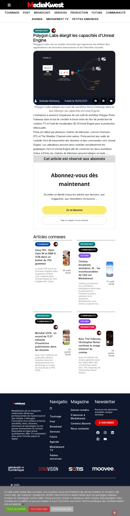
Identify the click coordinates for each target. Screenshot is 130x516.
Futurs (97, 12)
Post (26, 12)
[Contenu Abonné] (53, 30)
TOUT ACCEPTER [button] (16, 509)
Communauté (116, 12)
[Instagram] (105, 432)
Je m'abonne (74, 210)
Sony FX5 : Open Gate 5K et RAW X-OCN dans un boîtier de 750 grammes (46, 257)
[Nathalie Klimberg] (35, 101)
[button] (96, 101)
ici (23, 504)
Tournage (12, 12)
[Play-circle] (98, 439)
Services (60, 12)
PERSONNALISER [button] (61, 509)
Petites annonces (85, 19)
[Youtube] (105, 439)
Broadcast (42, 12)
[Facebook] (98, 432)
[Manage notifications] (114, 512)
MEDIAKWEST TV (57, 19)
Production (79, 12)
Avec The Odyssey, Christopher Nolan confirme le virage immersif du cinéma (90, 345)
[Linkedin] (112, 432)
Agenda (37, 19)
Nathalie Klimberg (49, 100)
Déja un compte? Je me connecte (74, 220)
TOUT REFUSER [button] (38, 509)
